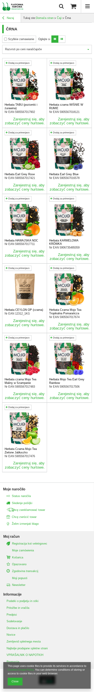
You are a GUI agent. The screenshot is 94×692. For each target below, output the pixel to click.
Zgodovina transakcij (25, 571)
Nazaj (10, 18)
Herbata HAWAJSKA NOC (21, 240)
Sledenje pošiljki (22, 503)
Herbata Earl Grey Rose (20, 174)
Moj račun (11, 536)
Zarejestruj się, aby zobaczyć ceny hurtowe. (25, 121)
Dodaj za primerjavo (19, 63)
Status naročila (21, 496)
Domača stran (45, 18)
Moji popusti (19, 578)
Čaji (59, 18)
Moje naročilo (14, 489)
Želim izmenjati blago (25, 523)
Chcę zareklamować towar (28, 510)
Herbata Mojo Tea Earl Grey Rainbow (66, 381)
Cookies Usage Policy (21, 669)
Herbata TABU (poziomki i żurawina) (21, 106)
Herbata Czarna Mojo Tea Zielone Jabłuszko (21, 450)
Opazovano (19, 564)
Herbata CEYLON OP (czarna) (24, 309)
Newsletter (18, 585)
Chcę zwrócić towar (24, 517)
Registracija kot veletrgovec (29, 543)
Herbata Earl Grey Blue (63, 174)
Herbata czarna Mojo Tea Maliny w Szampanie (20, 381)
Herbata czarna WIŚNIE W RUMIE (66, 106)
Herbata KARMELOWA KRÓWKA (63, 242)
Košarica (17, 557)
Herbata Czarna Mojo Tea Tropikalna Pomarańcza (65, 311)
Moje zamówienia (23, 550)
